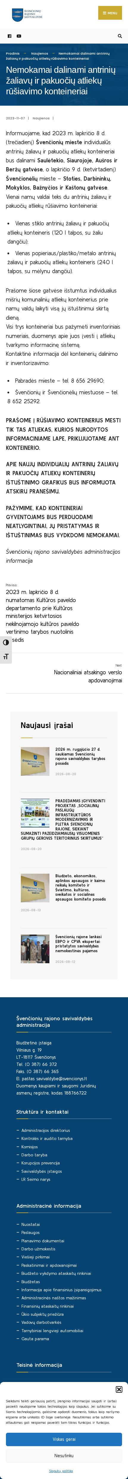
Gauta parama (35, 1338)
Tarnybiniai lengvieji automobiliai (52, 1330)
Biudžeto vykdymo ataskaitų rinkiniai (56, 1273)
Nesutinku (64, 1455)
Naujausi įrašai (47, 725)
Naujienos (39, 53)
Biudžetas (30, 1281)
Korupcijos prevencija (40, 1163)
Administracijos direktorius (45, 1130)
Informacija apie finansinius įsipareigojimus (61, 1289)
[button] (119, 1389)
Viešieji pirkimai (35, 1257)
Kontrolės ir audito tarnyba (47, 1138)
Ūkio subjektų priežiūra (42, 1314)
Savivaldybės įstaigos (41, 1171)
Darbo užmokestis (38, 1248)
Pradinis (13, 53)
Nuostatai (30, 1224)
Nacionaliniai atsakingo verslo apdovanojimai (88, 674)
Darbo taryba (34, 1154)
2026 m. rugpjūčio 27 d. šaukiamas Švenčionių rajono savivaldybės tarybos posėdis (80, 756)
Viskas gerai (64, 1439)
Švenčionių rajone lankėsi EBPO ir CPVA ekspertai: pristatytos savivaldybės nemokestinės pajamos (78, 944)
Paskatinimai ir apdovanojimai (49, 1265)
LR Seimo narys (35, 1179)
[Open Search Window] (119, 36)
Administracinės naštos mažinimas (53, 1297)
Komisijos (29, 1146)
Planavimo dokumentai (42, 1240)
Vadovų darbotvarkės (41, 1322)
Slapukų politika (61, 1471)
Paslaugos (30, 1232)
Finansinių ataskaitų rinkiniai (47, 1306)
